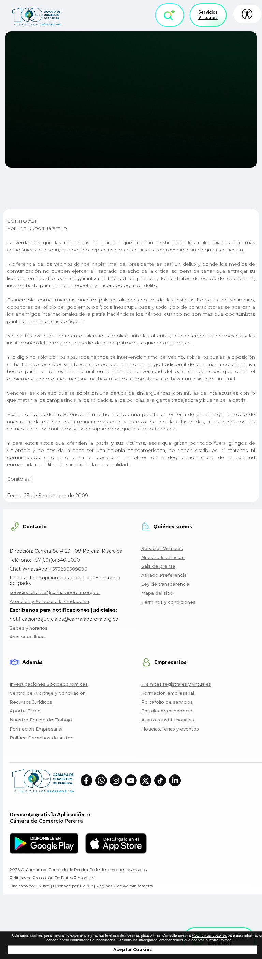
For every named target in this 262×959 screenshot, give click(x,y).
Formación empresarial (167, 693)
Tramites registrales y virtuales (176, 684)
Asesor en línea (27, 636)
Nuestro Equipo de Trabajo (41, 719)
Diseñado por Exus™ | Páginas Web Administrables (103, 885)
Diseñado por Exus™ (30, 885)
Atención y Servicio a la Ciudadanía (49, 601)
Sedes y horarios (28, 628)
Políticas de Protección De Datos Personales (52, 877)
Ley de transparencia (165, 584)
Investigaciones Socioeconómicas (49, 684)
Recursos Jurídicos (31, 702)
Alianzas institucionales (167, 719)
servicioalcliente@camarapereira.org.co (55, 592)
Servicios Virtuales (208, 14)
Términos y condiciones (168, 602)
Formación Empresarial (36, 729)
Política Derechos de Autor (41, 737)
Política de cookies (209, 935)
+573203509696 (68, 569)
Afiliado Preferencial (164, 575)
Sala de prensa (158, 566)
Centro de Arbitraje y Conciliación (48, 693)
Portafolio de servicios (167, 702)
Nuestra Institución (163, 557)
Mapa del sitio (157, 593)
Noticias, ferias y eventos (170, 729)
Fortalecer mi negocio (166, 710)
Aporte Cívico (25, 710)
